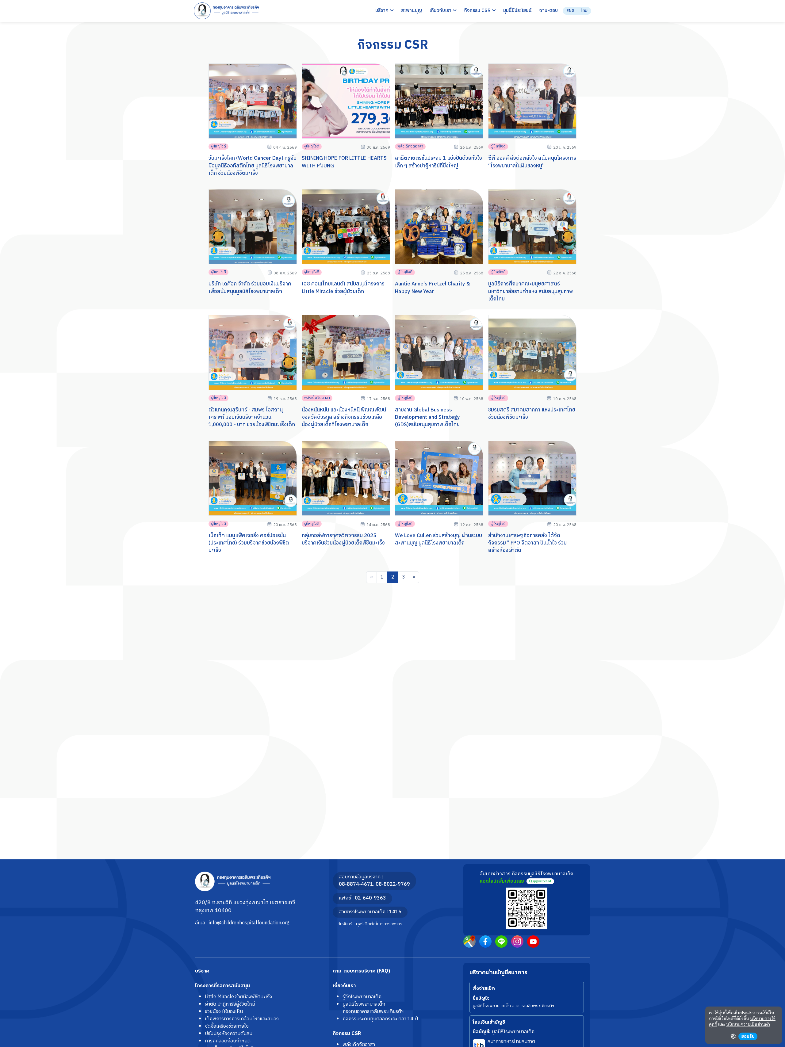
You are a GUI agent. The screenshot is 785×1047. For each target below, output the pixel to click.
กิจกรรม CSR (347, 1034)
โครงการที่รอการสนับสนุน (222, 986)
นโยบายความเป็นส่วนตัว (748, 1024)
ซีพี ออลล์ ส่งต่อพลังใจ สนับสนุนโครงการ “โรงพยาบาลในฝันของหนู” (532, 162)
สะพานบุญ (411, 10)
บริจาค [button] (382, 10)
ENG (570, 11)
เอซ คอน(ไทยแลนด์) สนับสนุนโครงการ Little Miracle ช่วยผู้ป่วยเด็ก (343, 288)
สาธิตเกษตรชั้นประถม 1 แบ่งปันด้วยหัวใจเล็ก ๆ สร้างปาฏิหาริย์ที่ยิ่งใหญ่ (438, 162)
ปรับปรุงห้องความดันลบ (228, 1034)
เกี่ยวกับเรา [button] (441, 10)
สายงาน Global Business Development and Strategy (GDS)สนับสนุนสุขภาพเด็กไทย (427, 417)
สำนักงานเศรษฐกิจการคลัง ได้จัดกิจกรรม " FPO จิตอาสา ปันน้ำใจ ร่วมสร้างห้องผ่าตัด (527, 543)
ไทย (584, 11)
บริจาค (202, 971)
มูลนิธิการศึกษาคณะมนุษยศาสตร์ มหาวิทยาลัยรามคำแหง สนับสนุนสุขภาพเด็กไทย (530, 291)
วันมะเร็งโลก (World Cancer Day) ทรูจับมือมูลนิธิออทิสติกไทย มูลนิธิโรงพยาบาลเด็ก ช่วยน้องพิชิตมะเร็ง (253, 166)
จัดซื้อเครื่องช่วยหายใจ (227, 1026)
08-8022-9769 (393, 884)
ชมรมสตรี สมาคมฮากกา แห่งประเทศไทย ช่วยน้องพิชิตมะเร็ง (531, 414)
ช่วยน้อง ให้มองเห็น (224, 1011)
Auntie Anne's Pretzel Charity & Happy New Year (432, 288)
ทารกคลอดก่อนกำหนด (228, 1041)
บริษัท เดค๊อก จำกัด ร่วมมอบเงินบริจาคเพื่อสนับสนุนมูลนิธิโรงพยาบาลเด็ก (250, 288)
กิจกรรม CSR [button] (478, 10)
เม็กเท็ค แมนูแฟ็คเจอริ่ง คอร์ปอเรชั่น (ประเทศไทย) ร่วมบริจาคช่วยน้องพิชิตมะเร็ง (249, 543)
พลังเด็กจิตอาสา (410, 146)
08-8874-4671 (356, 884)
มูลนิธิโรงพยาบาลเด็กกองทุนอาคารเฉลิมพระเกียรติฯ (373, 1008)
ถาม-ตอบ (548, 10)
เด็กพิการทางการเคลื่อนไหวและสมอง (242, 1019)
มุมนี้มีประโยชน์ (517, 10)
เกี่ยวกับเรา (344, 986)
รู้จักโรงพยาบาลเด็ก (362, 997)
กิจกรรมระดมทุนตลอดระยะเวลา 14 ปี (380, 1019)
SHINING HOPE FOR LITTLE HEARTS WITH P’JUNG (344, 162)
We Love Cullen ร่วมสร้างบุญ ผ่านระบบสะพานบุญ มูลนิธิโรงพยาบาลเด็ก (438, 539)
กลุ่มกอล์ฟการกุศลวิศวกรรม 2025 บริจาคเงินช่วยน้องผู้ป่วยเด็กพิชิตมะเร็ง (343, 539)
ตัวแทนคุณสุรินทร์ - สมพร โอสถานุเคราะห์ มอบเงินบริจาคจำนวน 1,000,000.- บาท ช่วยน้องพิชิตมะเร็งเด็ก (252, 417)
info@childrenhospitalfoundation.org (249, 923)
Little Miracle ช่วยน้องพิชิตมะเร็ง (238, 997)
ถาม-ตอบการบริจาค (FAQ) (361, 971)
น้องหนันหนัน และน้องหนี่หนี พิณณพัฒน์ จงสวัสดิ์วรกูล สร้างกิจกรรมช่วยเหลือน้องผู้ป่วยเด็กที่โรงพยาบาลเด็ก (344, 417)
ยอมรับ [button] (748, 1036)
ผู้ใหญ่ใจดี (218, 146)
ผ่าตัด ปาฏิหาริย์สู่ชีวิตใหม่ (230, 1004)
